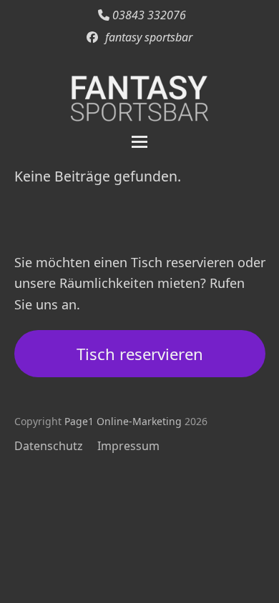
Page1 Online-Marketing (123, 421)
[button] (139, 142)
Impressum (128, 446)
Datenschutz (48, 446)
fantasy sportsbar (148, 37)
